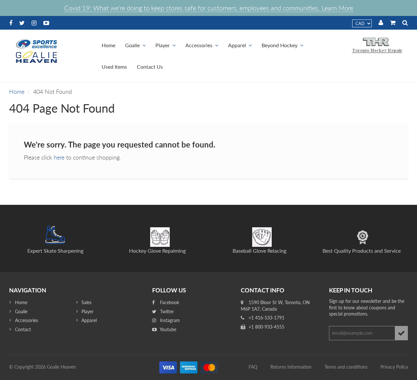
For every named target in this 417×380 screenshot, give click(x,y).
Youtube (167, 329)
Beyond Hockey (279, 45)
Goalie (132, 45)
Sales (86, 302)
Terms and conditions (345, 367)
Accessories (198, 45)
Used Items (114, 66)
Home (108, 45)
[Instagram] (34, 22)
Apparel (237, 45)
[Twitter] (22, 22)
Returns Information (290, 367)
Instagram (169, 320)
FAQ (253, 367)
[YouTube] (46, 22)
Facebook (169, 302)
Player (162, 45)
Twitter (166, 311)
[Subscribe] (401, 333)
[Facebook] (10, 22)
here (59, 157)
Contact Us (150, 66)
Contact (23, 329)
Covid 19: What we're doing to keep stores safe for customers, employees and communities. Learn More (208, 8)
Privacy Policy (394, 367)
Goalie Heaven (61, 367)
